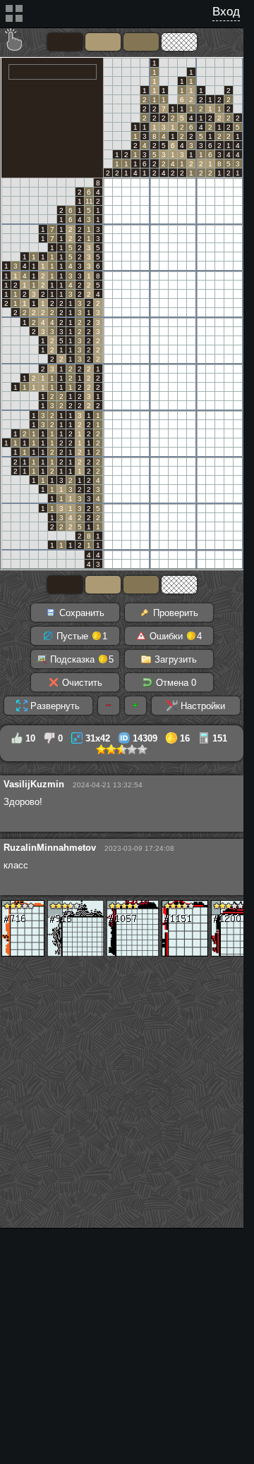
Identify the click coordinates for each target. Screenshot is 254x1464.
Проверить (174, 613)
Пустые (80, 636)
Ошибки (174, 636)
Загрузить (174, 659)
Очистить (80, 682)
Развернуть (54, 706)
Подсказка (80, 659)
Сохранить (80, 613)
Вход (226, 11)
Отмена (174, 682)
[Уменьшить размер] (108, 705)
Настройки (201, 706)
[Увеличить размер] (135, 705)
